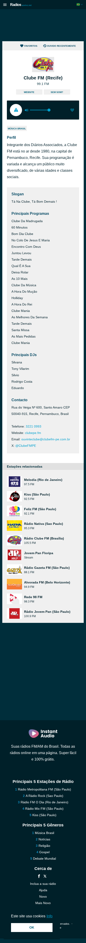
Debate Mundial (44, 858)
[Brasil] (80, 4)
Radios (21, 5)
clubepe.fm (33, 433)
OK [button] (31, 927)
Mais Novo (43, 903)
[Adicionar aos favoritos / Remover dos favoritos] (72, 110)
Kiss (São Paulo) (44, 815)
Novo (43, 896)
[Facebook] (39, 877)
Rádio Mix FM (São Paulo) (44, 808)
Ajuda (43, 890)
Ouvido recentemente (61, 46)
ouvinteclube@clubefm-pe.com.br (45, 439)
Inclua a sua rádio (43, 884)
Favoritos (30, 46)
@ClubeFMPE (25, 445)
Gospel (44, 852)
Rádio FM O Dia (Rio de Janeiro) (44, 802)
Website (29, 92)
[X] (45, 877)
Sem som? (57, 92)
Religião (44, 846)
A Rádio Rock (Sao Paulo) (44, 796)
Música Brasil (17, 128)
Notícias (44, 839)
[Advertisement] (43, 25)
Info (50, 916)
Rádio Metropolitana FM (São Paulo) (44, 789)
